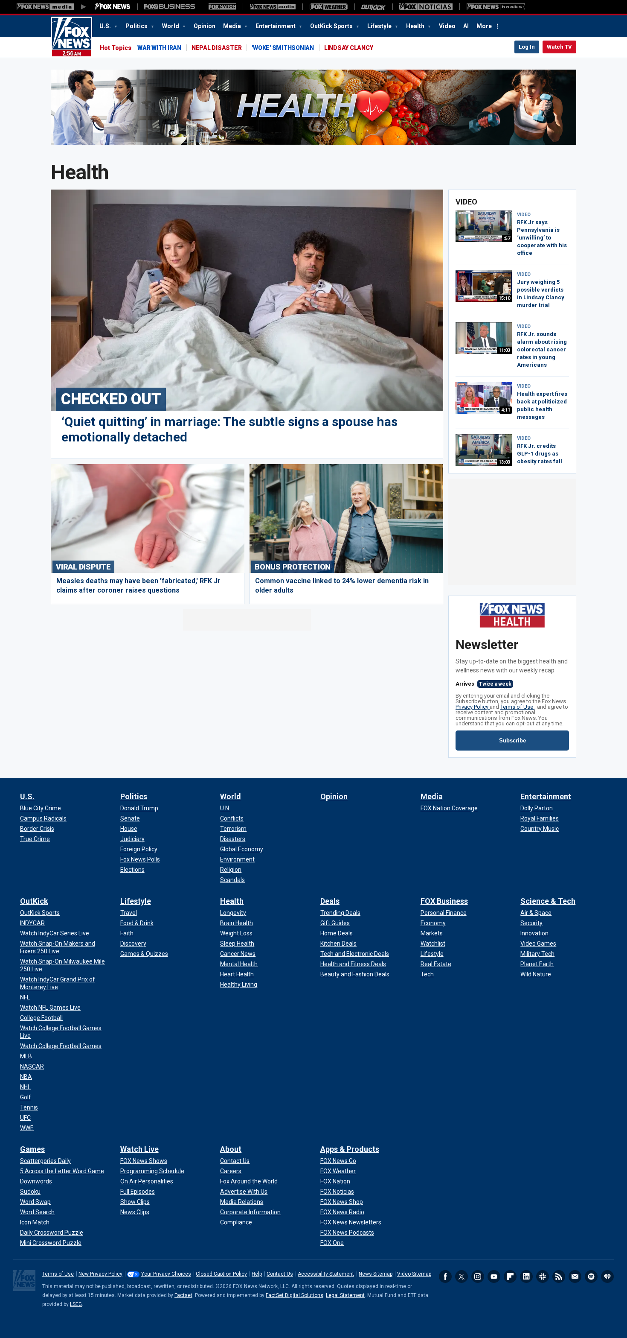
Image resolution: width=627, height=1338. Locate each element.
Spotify (591, 1276)
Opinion (204, 26)
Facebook (445, 1276)
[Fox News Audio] (273, 6)
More (484, 26)
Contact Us (280, 1274)
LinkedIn (526, 1276)
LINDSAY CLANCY (348, 47)
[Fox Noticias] (426, 6)
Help (257, 1274)
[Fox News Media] (113, 6)
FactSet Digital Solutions (294, 1295)
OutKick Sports (332, 26)
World (171, 26)
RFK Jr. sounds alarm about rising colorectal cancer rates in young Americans (542, 349)
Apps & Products (349, 1149)
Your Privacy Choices (166, 1274)
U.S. (105, 26)
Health (416, 26)
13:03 (504, 462)
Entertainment (276, 26)
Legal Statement (345, 1295)
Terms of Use (517, 707)
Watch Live (139, 1149)
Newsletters (575, 1276)
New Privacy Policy (100, 1274)
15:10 (504, 298)
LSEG (76, 1304)
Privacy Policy (473, 707)
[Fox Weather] (328, 6)
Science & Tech (547, 901)
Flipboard (510, 1276)
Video (447, 26)
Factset (183, 1295)
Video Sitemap (414, 1274)
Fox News (71, 37)
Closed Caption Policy (221, 1274)
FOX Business (444, 901)
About (230, 1149)
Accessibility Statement (326, 1274)
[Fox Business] (169, 6)
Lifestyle (380, 26)
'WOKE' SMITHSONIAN (283, 47)
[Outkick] (373, 7)
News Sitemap (375, 1274)
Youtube (494, 1276)
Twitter (461, 1276)
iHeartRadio (607, 1276)
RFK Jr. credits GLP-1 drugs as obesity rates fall (539, 454)
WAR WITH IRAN (159, 47)
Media (232, 26)
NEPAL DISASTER (217, 47)
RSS (558, 1276)
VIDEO (524, 214)
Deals (330, 901)
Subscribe (512, 740)
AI (466, 26)
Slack (542, 1276)
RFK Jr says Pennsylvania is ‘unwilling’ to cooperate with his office (542, 237)
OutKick (34, 901)
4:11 (505, 410)
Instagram (477, 1276)
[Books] (495, 6)
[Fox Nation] (222, 6)
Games (32, 1149)
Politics (137, 26)
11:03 (504, 350)
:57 (507, 238)
